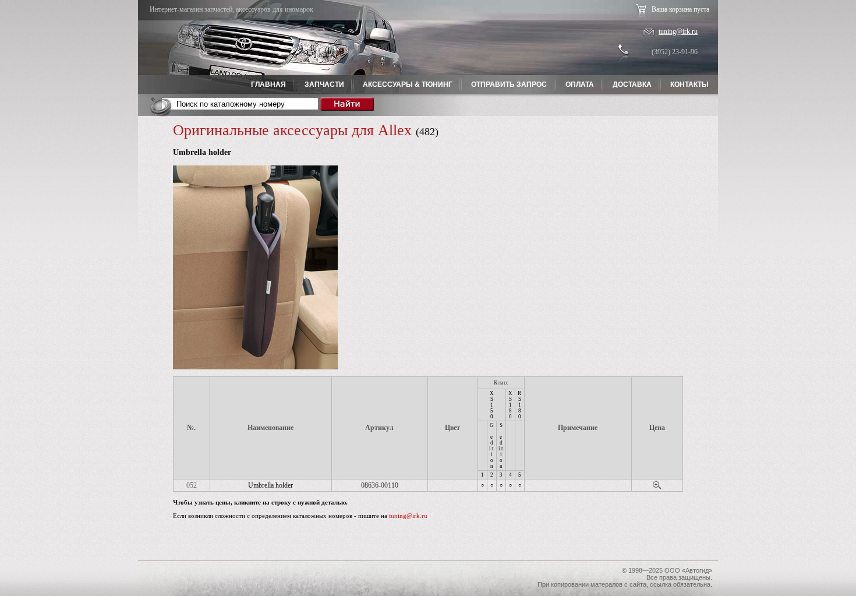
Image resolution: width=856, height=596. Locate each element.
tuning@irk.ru (678, 31)
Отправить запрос (509, 84)
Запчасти (324, 84)
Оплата (579, 84)
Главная (268, 84)
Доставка (632, 84)
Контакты (689, 84)
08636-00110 (379, 485)
